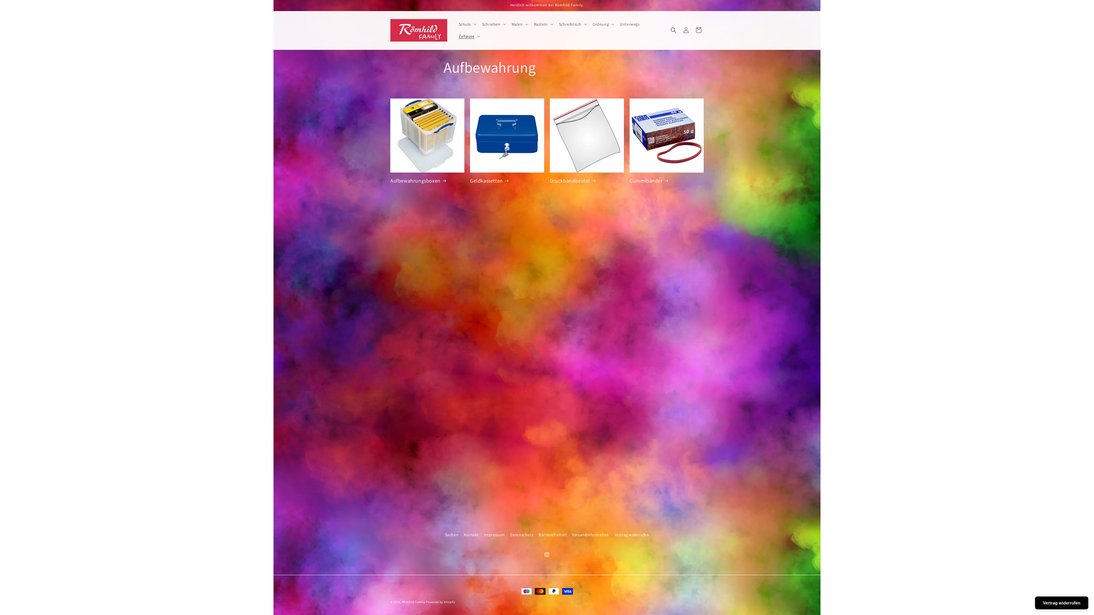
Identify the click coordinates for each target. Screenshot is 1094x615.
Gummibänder (646, 180)
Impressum (494, 534)
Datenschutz (522, 534)
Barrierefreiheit (553, 534)
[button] (467, 24)
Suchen (452, 534)
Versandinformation (590, 534)
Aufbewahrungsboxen (415, 180)
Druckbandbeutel (570, 180)
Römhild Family (413, 602)
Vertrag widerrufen (632, 534)
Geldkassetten (486, 180)
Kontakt (471, 534)
